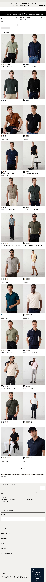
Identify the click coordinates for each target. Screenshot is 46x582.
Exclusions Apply (42, 5)
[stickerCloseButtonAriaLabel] (43, 569)
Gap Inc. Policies (29, 577)
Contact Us (3, 528)
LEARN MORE (10, 510)
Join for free (37, 14)
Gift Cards (3, 543)
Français (6, 573)
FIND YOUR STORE (5, 501)
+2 (10, 64)
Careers (2, 569)
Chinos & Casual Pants (25, 474)
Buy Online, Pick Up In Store (7, 553)
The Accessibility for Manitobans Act (19, 577)
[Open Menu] (1, 18)
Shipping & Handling (5, 533)
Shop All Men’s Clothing (6, 474)
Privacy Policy (14, 576)
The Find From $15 (16, 474)
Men (1, 479)
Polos (4, 479)
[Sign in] (41, 18)
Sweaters (33, 474)
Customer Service (4, 523)
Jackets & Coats (39, 474)
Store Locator (4, 548)
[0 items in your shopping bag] (44, 18)
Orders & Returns (4, 538)
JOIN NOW (3, 510)
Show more (3, 476)
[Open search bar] (4, 18)
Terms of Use (29, 576)
